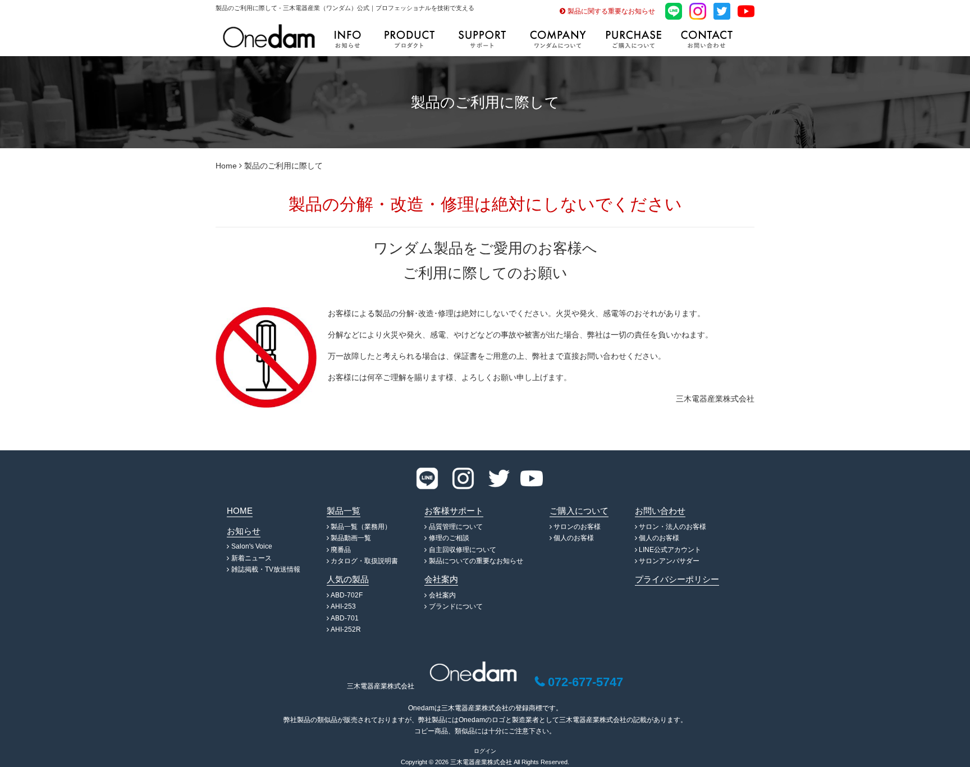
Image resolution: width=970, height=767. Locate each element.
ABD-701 (345, 618)
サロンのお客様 (577, 527)
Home (226, 165)
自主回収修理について (462, 550)
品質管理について (456, 527)
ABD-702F (347, 595)
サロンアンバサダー (669, 561)
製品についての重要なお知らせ (476, 561)
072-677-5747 (585, 682)
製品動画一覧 (351, 538)
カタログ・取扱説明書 (364, 561)
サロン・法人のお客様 (672, 527)
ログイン (485, 751)
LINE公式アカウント (670, 550)
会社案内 (442, 595)
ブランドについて (456, 606)
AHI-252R (346, 629)
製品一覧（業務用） (361, 527)
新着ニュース (251, 558)
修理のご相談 (449, 538)
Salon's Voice (251, 546)
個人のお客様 (573, 538)
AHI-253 (343, 606)
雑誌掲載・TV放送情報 (265, 569)
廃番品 (341, 550)
